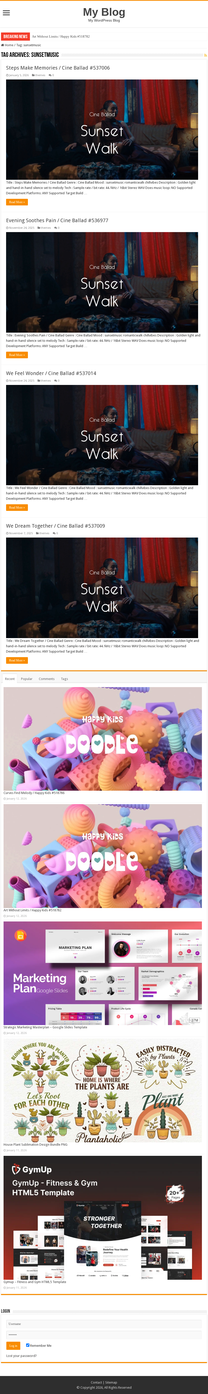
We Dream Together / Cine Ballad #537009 (55, 526)
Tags (64, 679)
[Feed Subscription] (205, 55)
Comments (47, 679)
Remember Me (40, 1346)
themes (40, 75)
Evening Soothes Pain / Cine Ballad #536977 (57, 220)
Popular (26, 679)
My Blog (104, 12)
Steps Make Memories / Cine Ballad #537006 (58, 68)
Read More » (17, 202)
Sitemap (111, 1382)
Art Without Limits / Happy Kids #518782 (32, 910)
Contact (96, 1382)
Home (8, 45)
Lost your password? (21, 1356)
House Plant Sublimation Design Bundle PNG (35, 1144)
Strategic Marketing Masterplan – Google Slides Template (72, 36)
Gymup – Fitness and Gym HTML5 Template (35, 1282)
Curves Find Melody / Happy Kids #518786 (34, 793)
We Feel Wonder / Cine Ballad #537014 (51, 373)
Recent (10, 679)
